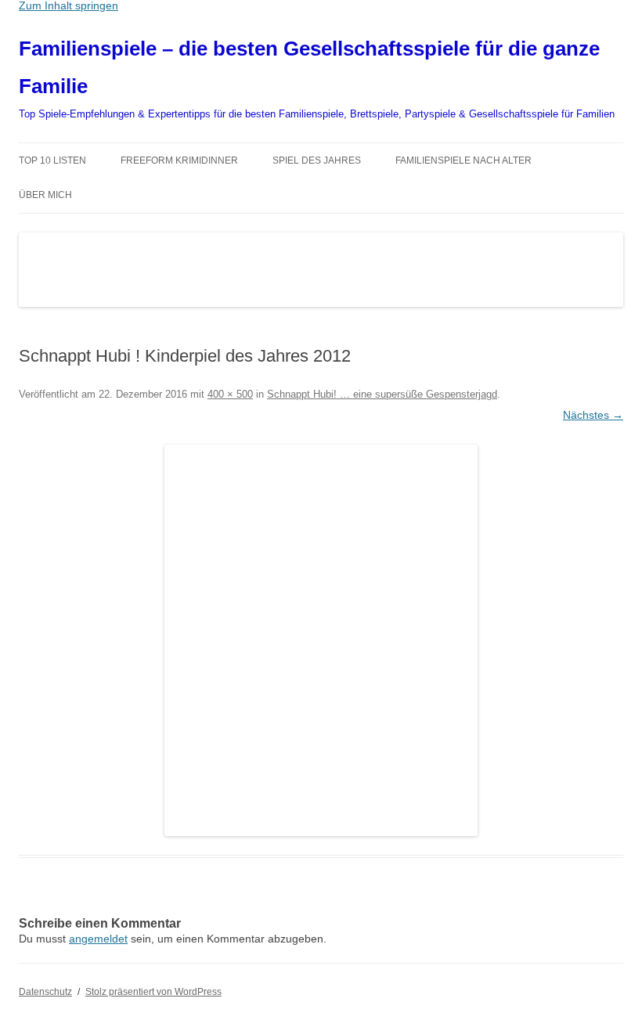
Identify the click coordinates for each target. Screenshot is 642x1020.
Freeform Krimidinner (179, 160)
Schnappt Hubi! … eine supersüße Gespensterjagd (382, 394)
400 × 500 (230, 394)
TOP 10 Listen (52, 160)
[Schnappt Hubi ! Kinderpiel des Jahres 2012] (321, 640)
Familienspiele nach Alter (463, 160)
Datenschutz (45, 991)
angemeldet (98, 938)
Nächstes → (593, 415)
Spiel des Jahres (316, 160)
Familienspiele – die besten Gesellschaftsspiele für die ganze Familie (309, 67)
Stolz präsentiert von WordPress (153, 991)
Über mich (45, 194)
